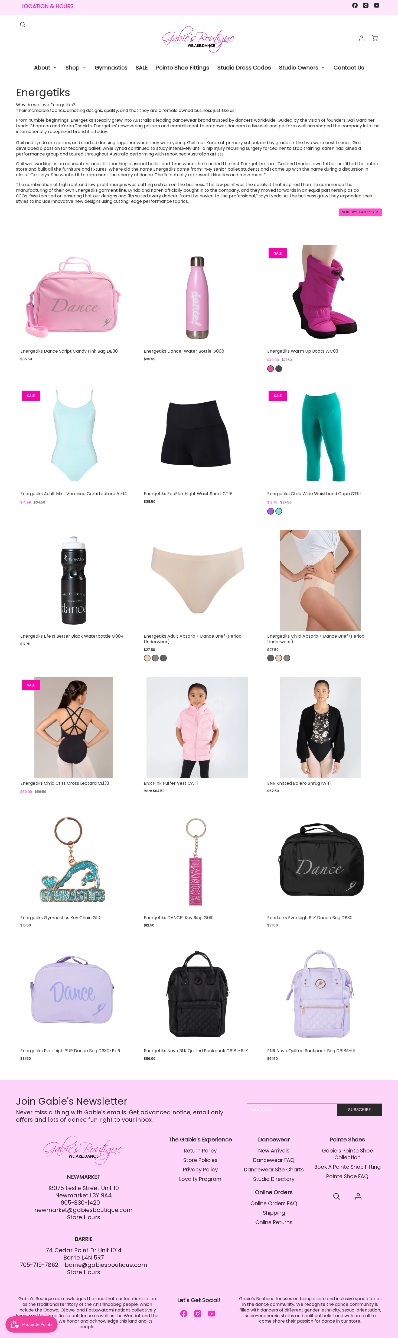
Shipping (274, 1213)
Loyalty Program (200, 1179)
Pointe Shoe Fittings (182, 67)
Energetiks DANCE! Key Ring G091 (179, 918)
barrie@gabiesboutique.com (106, 1265)
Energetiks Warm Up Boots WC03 (302, 351)
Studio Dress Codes (244, 67)
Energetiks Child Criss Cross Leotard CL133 (64, 783)
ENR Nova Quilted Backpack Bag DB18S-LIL (311, 1051)
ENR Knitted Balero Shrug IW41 (299, 783)
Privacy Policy (200, 1169)
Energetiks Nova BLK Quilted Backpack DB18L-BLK (196, 1051)
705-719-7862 (39, 1265)
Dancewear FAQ (274, 1160)
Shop (73, 67)
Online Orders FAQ (273, 1203)
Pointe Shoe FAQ (347, 1176)
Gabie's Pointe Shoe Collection (347, 1154)
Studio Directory (274, 1179)
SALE (142, 67)
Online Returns (273, 1222)
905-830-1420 (80, 1203)
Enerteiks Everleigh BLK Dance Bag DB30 (310, 918)
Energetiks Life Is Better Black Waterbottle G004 (72, 636)
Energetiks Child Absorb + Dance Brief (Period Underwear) (315, 639)
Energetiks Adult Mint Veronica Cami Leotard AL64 (73, 494)
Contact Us (349, 67)
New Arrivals (273, 1150)
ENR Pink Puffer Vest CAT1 (171, 783)
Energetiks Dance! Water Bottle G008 (184, 351)
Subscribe (359, 1110)
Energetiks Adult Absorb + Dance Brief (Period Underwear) (193, 639)
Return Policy (200, 1150)
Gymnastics (111, 67)
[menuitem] (45, 67)
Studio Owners (298, 67)
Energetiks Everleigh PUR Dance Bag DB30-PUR (70, 1051)
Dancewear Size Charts (274, 1169)
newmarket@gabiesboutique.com (83, 1210)
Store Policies (200, 1160)
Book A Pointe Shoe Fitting (347, 1167)
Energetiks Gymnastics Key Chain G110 (61, 918)
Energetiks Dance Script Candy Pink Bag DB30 (69, 351)
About (42, 67)
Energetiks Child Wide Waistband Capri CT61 (314, 494)
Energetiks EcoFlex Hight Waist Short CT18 (188, 494)
